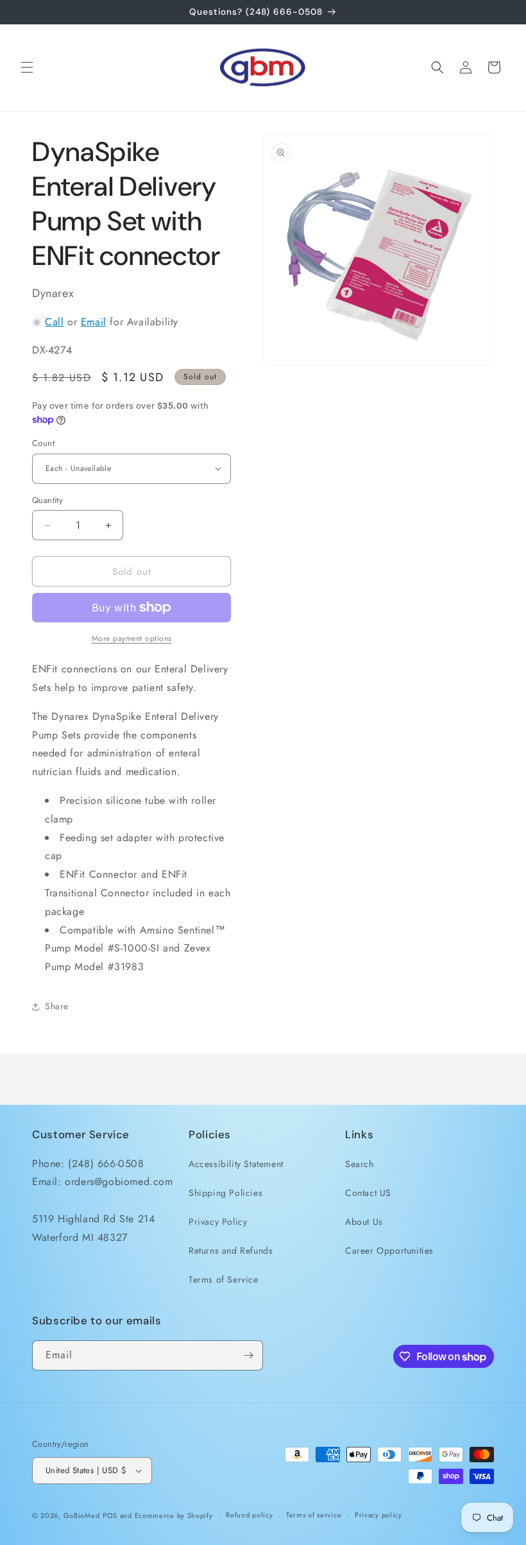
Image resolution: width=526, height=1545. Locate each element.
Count (43, 443)
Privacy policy (378, 1515)
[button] (27, 67)
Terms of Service (224, 1279)
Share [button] (57, 1006)
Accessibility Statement (236, 1163)
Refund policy (249, 1515)
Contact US (368, 1192)
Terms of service (313, 1515)
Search (359, 1163)
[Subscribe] (248, 1355)
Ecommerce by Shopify (174, 1515)
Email (93, 321)
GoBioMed (82, 1515)
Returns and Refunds (231, 1250)
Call (54, 321)
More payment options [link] (132, 638)
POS (110, 1515)
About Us (364, 1221)
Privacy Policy (218, 1221)
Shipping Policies (225, 1192)
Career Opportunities (389, 1250)
